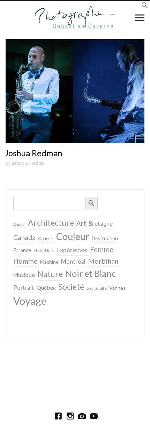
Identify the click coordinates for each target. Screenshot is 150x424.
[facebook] (58, 416)
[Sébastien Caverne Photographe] (75, 17)
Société (71, 286)
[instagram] (70, 416)
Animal (19, 224)
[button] (144, 6)
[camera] (82, 416)
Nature (50, 274)
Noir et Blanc (90, 273)
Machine (49, 262)
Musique (24, 274)
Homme (25, 261)
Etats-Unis (43, 250)
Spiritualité (97, 288)
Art (81, 223)
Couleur (72, 236)
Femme (101, 249)
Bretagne (101, 223)
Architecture (51, 222)
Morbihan (103, 261)
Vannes (117, 288)
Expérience (72, 250)
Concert (46, 238)
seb (15, 163)
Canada (24, 237)
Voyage (29, 301)
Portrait (23, 287)
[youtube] (94, 416)
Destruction (105, 238)
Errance (22, 250)
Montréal (73, 261)
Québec (46, 287)
